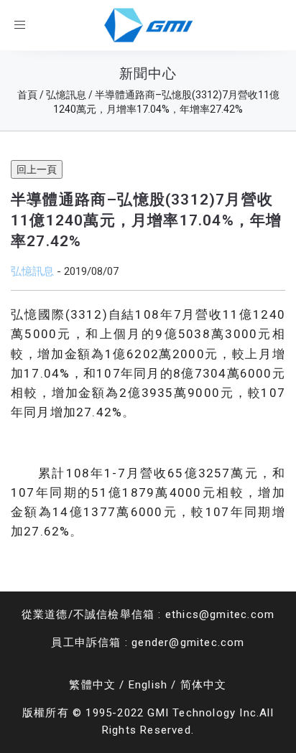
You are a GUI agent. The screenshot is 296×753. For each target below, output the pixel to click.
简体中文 (203, 684)
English (148, 684)
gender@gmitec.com (187, 642)
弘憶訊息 (32, 271)
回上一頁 (37, 169)
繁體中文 (92, 684)
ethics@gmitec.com (219, 614)
